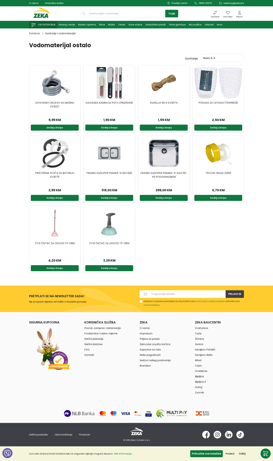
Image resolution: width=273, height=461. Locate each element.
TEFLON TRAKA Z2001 (218, 173)
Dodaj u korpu (55, 127)
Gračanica (201, 328)
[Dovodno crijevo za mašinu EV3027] (55, 83)
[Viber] (7, 456)
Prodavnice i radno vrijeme (100, 333)
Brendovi (145, 366)
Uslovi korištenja (63, 434)
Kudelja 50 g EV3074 (164, 103)
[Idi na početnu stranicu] (41, 14)
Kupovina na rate (150, 349)
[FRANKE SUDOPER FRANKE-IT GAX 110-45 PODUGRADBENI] (164, 153)
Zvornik (199, 392)
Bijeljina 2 (200, 382)
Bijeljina (199, 376)
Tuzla (198, 333)
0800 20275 (205, 3)
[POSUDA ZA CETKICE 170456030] (218, 83)
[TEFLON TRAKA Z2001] (218, 153)
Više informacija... (123, 453)
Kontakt (89, 355)
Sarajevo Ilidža (203, 355)
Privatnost (84, 434)
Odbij (242, 453)
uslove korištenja (151, 305)
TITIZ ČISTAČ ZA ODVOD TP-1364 (109, 243)
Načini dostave (93, 344)
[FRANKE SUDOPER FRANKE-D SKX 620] (109, 153)
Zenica (199, 344)
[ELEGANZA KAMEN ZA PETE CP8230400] (109, 83)
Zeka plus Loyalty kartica (155, 344)
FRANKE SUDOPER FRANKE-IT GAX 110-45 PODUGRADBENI (163, 175)
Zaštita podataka (38, 434)
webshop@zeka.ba (233, 3)
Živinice (199, 339)
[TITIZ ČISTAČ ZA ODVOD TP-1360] (55, 223)
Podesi (230, 453)
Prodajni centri (179, 3)
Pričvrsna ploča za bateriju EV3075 (54, 175)
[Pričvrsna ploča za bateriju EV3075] (55, 153)
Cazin (198, 366)
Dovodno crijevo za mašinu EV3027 (54, 104)
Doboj (198, 387)
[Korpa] (266, 453)
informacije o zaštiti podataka (209, 301)
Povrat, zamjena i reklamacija (102, 328)
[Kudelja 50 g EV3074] (164, 83)
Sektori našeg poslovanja (155, 360)
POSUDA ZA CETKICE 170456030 (218, 103)
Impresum (146, 333)
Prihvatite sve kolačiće (206, 453)
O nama (33, 3)
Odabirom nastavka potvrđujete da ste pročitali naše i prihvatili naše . (191, 303)
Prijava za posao (150, 339)
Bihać (198, 360)
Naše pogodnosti (150, 355)
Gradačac (201, 371)
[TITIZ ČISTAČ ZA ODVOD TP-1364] (109, 223)
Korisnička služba (54, 3)
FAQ (87, 349)
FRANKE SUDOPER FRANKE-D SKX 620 (109, 173)
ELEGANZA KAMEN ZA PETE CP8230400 (109, 103)
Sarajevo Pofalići (205, 349)
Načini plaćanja (93, 339)
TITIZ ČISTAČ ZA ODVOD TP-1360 (55, 243)
